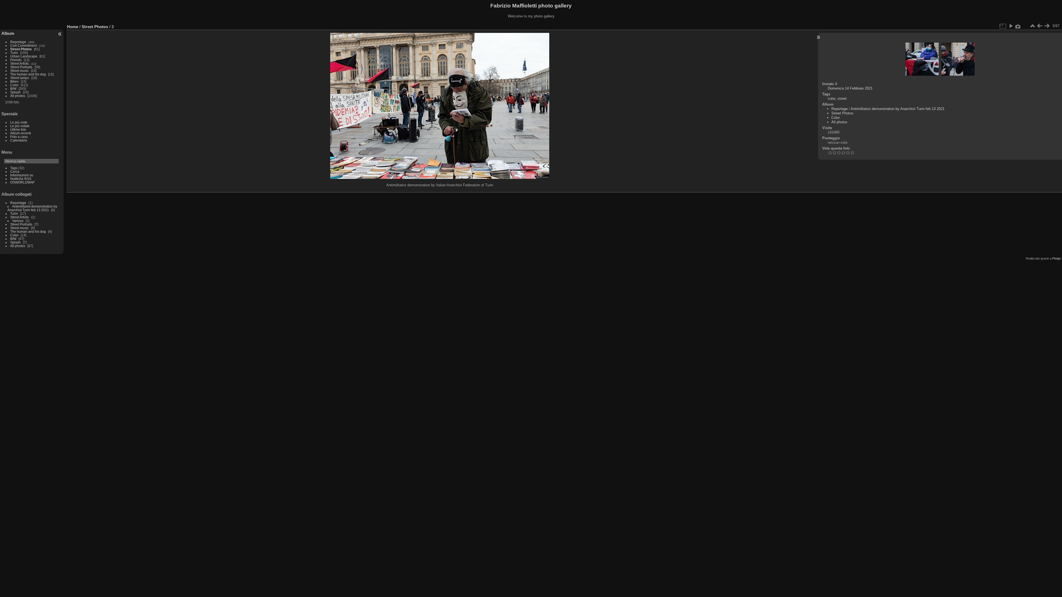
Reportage (18, 42)
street (842, 98)
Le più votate (20, 126)
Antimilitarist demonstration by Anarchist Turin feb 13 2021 (32, 208)
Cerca (14, 171)
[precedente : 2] (1039, 26)
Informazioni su (21, 175)
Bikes (14, 81)
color (831, 98)
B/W (13, 88)
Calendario (18, 140)
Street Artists (19, 63)
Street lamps (19, 78)
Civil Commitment (23, 45)
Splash (15, 92)
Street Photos (21, 49)
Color (14, 85)
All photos (17, 96)
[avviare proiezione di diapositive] (1010, 26)
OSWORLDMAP (22, 182)
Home (72, 26)
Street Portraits (21, 67)
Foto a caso (19, 136)
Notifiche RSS (20, 178)
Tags (13, 168)
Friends (16, 60)
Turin (14, 52)
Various (18, 220)
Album (7, 33)
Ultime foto (18, 129)
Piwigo (1056, 258)
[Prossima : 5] (1046, 26)
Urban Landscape (23, 56)
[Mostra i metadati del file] (1018, 26)
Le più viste (18, 122)
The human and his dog (28, 74)
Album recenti (20, 133)
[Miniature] (1032, 26)
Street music (19, 70)
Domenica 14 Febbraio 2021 (850, 88)
